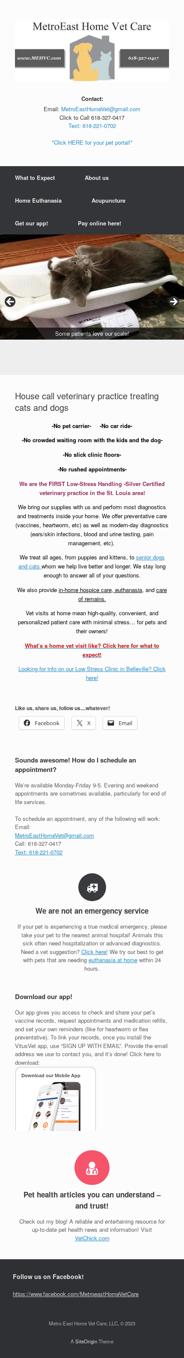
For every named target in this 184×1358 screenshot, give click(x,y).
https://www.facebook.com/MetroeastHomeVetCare (76, 1294)
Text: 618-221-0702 (92, 126)
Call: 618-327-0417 (38, 843)
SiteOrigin (86, 1341)
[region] (92, 304)
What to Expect (35, 177)
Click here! (94, 952)
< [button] (10, 302)
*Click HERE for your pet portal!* (92, 142)
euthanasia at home (113, 960)
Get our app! (31, 223)
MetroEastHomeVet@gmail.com (100, 109)
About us (97, 177)
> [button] (173, 302)
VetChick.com (92, 1238)
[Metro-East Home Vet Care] (92, 50)
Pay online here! (99, 223)
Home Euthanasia (38, 200)
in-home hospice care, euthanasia (100, 590)
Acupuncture (108, 200)
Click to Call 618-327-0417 (92, 117)
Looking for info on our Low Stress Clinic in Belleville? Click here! (92, 673)
